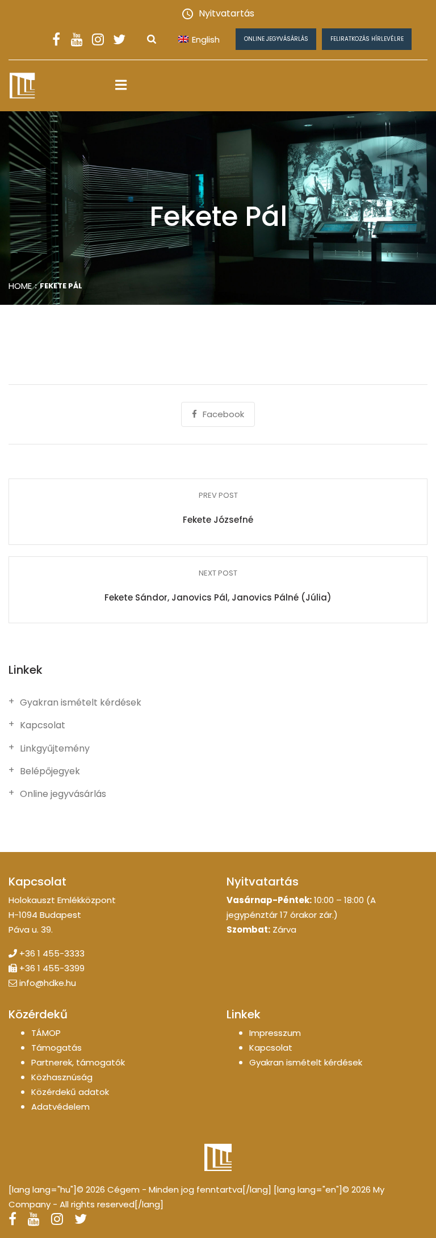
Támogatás (56, 1048)
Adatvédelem (60, 1107)
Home (20, 286)
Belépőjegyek (50, 771)
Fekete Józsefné (218, 520)
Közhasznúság (62, 1077)
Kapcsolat (42, 725)
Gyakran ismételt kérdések (80, 702)
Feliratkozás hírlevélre (367, 39)
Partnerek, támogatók (78, 1062)
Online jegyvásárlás (276, 39)
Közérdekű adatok (70, 1092)
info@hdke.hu (47, 983)
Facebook (223, 414)
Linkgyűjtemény (55, 748)
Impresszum (275, 1033)
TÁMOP (46, 1033)
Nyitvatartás (226, 13)
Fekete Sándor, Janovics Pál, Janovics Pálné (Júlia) (218, 597)
